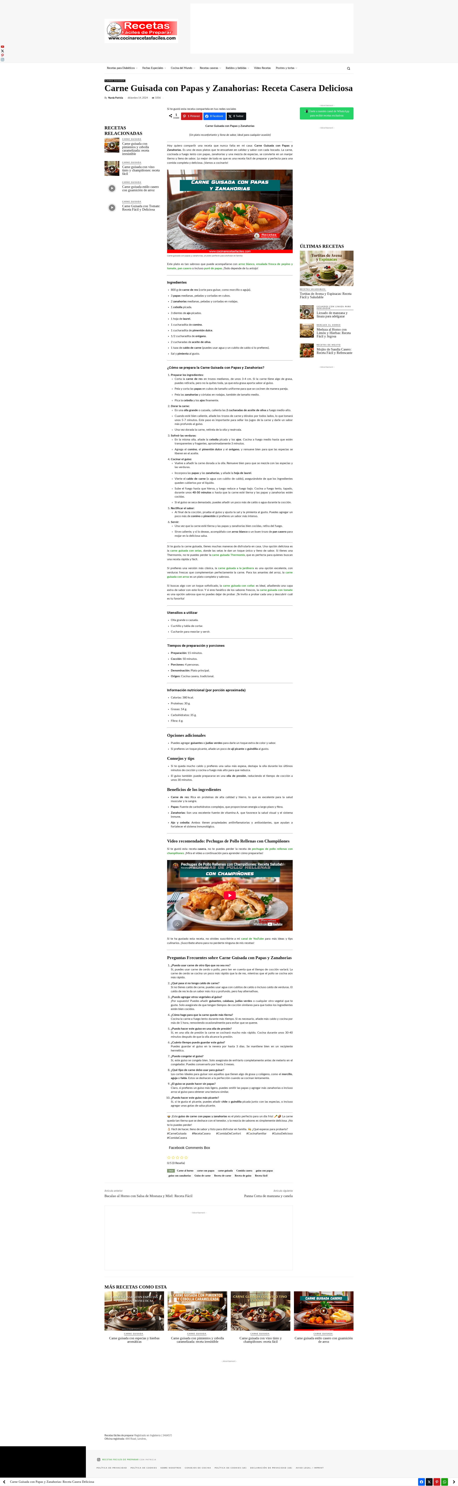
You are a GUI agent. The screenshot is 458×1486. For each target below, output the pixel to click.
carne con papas (205, 1170)
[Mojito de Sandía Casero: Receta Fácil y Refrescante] (307, 350)
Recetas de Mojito (329, 345)
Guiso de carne (202, 1175)
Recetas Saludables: (313, 289)
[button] (349, 68)
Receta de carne (222, 1175)
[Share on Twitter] (429, 1482)
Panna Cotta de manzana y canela (268, 1196)
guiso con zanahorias (180, 1175)
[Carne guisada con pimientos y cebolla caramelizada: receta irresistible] (111, 145)
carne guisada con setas (185, 550)
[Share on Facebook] (421, 1482)
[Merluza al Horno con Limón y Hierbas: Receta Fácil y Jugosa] (307, 331)
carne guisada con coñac (239, 585)
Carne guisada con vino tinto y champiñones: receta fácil (141, 170)
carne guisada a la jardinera (236, 568)
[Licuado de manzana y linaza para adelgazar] (307, 312)
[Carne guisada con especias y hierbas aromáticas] (134, 1311)
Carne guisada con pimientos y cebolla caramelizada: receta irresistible (135, 149)
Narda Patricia (115, 98)
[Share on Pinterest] (436, 1482)
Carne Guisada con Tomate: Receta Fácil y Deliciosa (141, 207)
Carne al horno (185, 1170)
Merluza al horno (329, 325)
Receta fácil (261, 1175)
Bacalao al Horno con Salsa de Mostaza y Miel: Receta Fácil (148, 1196)
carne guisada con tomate (276, 590)
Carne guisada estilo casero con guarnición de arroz (140, 188)
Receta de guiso (243, 1175)
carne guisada (225, 1170)
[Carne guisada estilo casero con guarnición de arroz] (111, 188)
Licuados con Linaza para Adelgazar (334, 307)
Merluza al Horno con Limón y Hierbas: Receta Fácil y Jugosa (334, 333)
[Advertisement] (272, 29)
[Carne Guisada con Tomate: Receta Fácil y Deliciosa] (111, 207)
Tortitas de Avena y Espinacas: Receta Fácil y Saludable (325, 295)
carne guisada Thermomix (228, 555)
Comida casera (244, 1170)
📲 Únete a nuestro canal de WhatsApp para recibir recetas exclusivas (326, 113)
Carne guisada (115, 81)
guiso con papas (264, 1170)
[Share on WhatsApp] (444, 1482)
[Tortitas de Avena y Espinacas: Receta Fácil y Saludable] (327, 268)
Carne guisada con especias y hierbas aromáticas (134, 1339)
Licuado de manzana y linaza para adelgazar (332, 314)
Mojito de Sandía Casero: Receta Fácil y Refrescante (334, 351)
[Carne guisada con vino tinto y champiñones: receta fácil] (111, 168)
